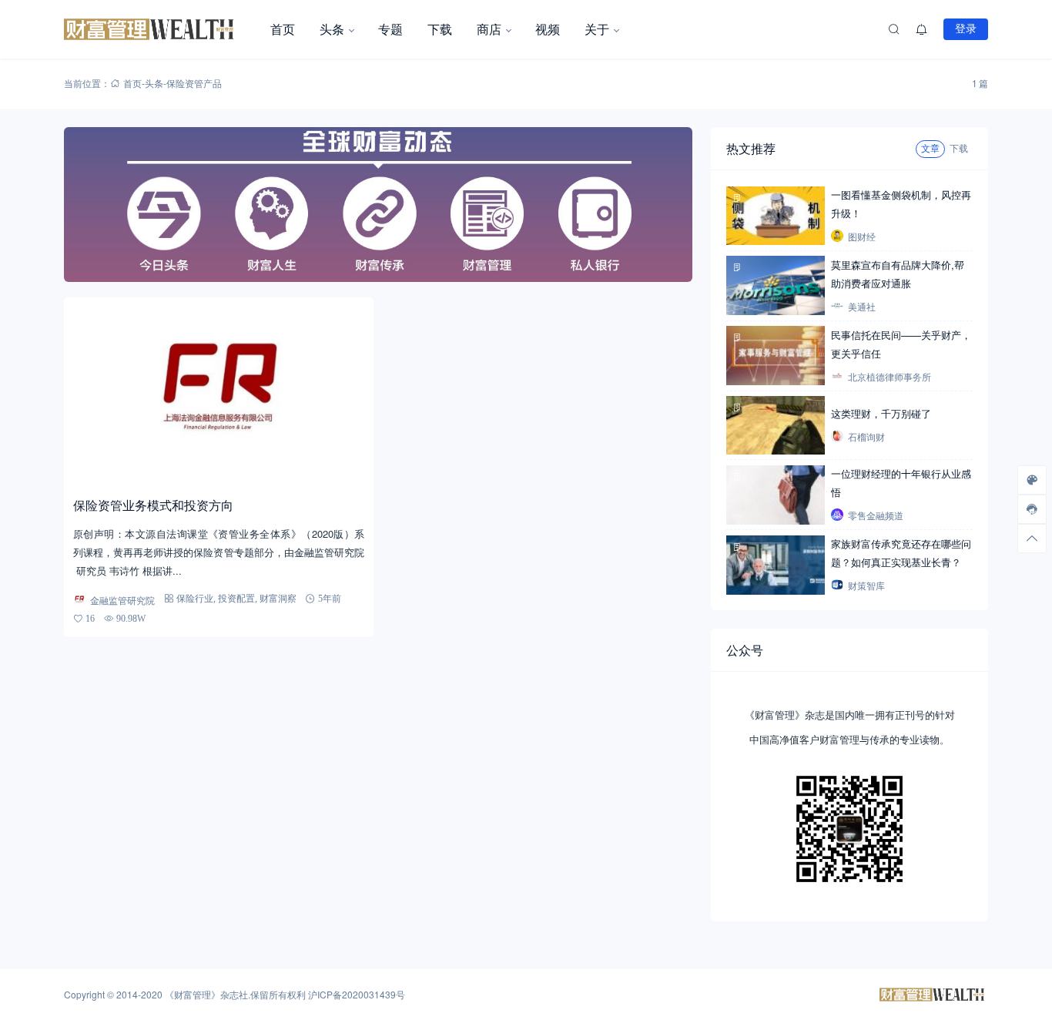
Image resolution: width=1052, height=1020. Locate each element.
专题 (390, 29)
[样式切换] (1032, 480)
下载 (439, 29)
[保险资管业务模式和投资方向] (219, 391)
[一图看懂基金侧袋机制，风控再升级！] (775, 216)
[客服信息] (1032, 509)
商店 (489, 29)
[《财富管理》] (161, 29)
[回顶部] (1032, 538)
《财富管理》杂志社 (206, 994)
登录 (966, 28)
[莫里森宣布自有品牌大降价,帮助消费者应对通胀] (775, 285)
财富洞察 (278, 598)
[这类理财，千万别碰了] (775, 425)
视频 (547, 29)
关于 (597, 29)
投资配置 (236, 598)
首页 (282, 29)
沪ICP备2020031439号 (356, 994)
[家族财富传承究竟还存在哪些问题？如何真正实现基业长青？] (775, 565)
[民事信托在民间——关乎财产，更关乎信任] (775, 355)
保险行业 (194, 598)
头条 (332, 29)
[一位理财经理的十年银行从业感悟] (775, 495)
